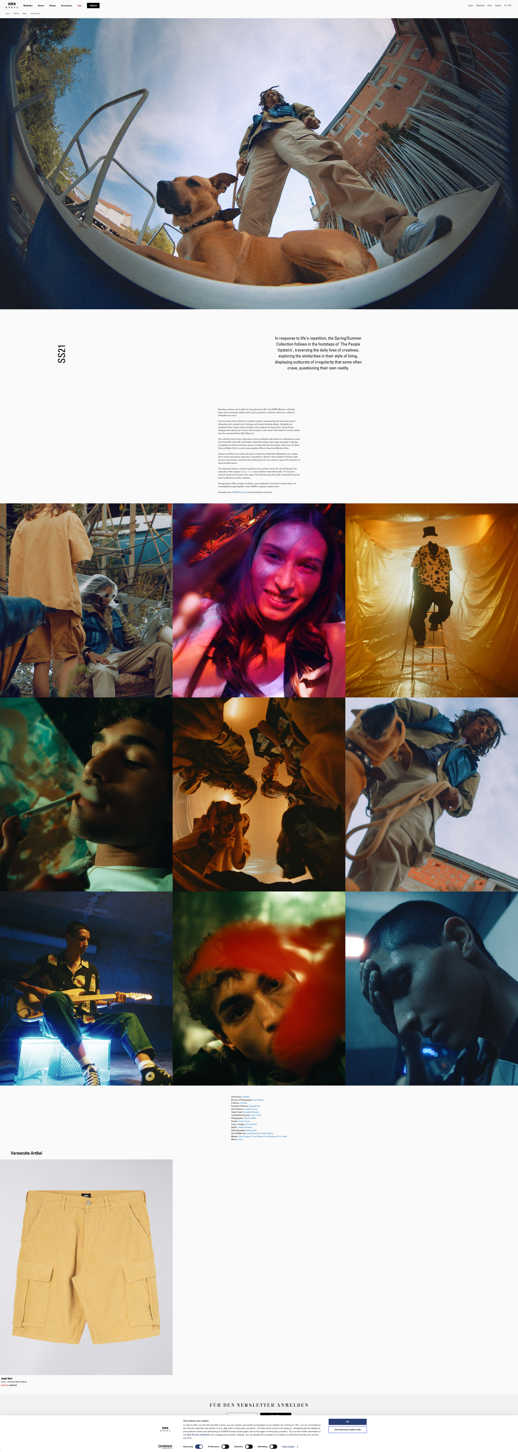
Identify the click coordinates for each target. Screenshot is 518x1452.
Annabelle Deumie (251, 1112)
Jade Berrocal (252, 1133)
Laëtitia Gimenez (245, 1127)
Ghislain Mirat (250, 1118)
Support (498, 5)
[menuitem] (28, 5)
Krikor (240, 1139)
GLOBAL (246, 1096)
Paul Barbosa (270, 1136)
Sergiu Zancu (244, 1121)
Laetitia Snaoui (250, 1109)
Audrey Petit (251, 1130)
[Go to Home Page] (12, 5)
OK (347, 1422)
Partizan (243, 1102)
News (25, 13)
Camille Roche (266, 1133)
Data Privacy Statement (198, 1435)
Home (8, 13)
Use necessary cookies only (348, 1429)
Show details (288, 1447)
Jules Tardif (255, 1115)
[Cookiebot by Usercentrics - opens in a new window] (165, 1447)
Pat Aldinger (258, 1100)
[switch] (225, 1447)
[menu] (61, 5)
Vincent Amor (251, 1124)
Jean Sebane (244, 1136)
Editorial (16, 13)
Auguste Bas (254, 1106)
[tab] (243, 5)
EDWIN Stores (239, 492)
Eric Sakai (282, 1136)
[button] (507, 5)
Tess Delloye (257, 1136)
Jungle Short (14, 1380)
